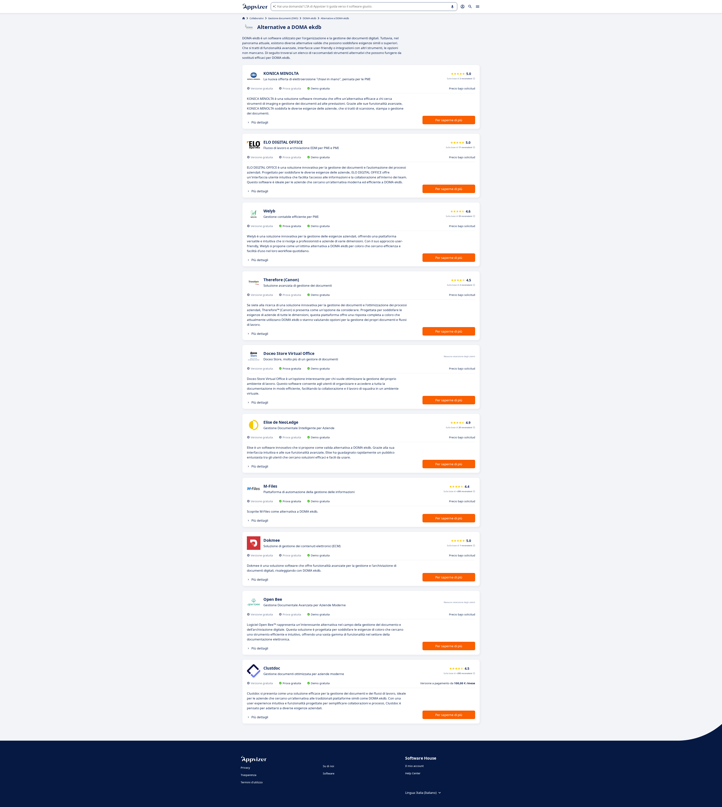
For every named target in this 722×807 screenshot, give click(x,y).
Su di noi (328, 766)
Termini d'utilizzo (252, 782)
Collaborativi (257, 18)
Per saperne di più (448, 120)
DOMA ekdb (309, 18)
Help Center (412, 773)
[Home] (243, 18)
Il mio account (414, 766)
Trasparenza (248, 775)
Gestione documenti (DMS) (283, 18)
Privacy (245, 767)
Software (328, 773)
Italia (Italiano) (426, 793)
